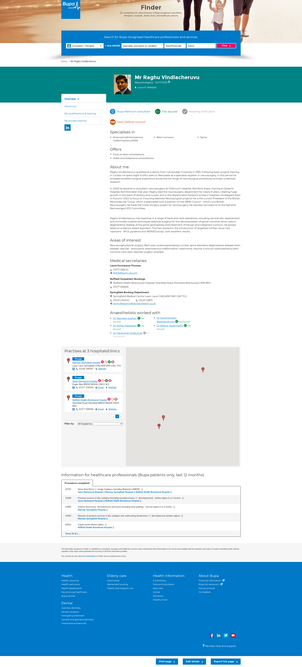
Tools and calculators (163, 584)
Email (101, 387)
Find (225, 45)
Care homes (113, 580)
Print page (165, 661)
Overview (70, 99)
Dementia (158, 596)
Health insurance (70, 580)
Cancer (156, 592)
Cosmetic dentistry (71, 608)
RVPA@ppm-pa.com (125, 272)
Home (64, 61)
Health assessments (71, 588)
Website (102, 368)
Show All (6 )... (72, 533)
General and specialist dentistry (77, 619)
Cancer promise (207, 588)
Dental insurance (70, 612)
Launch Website (147, 87)
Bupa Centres (68, 596)
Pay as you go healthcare (74, 592)
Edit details (193, 661)
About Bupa (209, 576)
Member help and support (220, 646)
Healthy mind (160, 599)
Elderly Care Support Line (120, 588)
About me (70, 106)
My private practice (75, 120)
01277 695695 (86, 409)
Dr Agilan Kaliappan (125, 325)
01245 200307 (86, 368)
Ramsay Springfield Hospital (86, 362)
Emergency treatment (72, 615)
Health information (169, 576)
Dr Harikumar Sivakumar (128, 333)
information (91, 556)
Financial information (210, 580)
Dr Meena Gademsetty (170, 325)
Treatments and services (73, 623)
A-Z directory (159, 580)
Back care (158, 588)
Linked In (67, 127)
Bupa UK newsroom (209, 584)
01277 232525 (86, 387)
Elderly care (116, 576)
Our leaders (205, 592)
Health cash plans (70, 584)
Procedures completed (77, 483)
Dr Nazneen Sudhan (125, 318)
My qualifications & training (80, 113)
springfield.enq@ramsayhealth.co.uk (134, 303)
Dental (67, 603)
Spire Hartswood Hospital (85, 381)
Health (67, 576)
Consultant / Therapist (83, 46)
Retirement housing (117, 584)
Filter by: (69, 423)
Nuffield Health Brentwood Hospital (89, 400)
